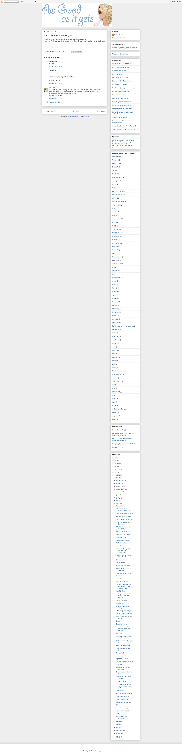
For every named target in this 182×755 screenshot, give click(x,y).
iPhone (114, 291)
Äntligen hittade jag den (124, 613)
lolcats (114, 343)
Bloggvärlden (116, 177)
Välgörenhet (116, 381)
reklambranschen (118, 409)
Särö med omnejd (118, 201)
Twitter (114, 250)
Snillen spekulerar (122, 699)
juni (117, 498)
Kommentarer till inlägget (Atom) (80, 116)
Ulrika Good (118, 35)
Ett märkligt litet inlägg (123, 611)
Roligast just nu (121, 681)
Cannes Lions (116, 191)
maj (117, 500)
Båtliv (114, 353)
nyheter (114, 295)
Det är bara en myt (122, 708)
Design (114, 360)
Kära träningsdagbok (123, 645)
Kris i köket (119, 560)
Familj (114, 174)
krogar (114, 395)
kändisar (115, 260)
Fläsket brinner (121, 579)
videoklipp (115, 322)
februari (119, 730)
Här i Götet (119, 546)
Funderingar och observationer (122, 326)
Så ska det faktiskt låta (123, 702)
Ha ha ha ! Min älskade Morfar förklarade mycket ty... (122, 439)
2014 (116, 461)
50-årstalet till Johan (119, 95)
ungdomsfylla (49, 47)
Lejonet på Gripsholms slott (121, 81)
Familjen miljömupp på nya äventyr (124, 88)
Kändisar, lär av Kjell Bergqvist (122, 569)
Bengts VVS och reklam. (120, 143)
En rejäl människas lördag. (121, 91)
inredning (115, 340)
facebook (115, 336)
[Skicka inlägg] (68, 51)
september (120, 489)
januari (118, 733)
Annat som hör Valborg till (124, 513)
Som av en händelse (123, 711)
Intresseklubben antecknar (121, 717)
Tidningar (115, 181)
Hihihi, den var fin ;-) (119, 430)
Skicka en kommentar (53, 102)
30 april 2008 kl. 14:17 (55, 98)
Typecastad (120, 653)
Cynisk (118, 621)
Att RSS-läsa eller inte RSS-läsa (123, 527)
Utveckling (115, 329)
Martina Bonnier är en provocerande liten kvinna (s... (123, 628)
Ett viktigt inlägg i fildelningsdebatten (123, 510)
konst (114, 388)
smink (114, 284)
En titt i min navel (121, 624)
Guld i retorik (120, 664)
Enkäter (114, 302)
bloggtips (115, 239)
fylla (45, 47)
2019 (116, 458)
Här (45, 39)
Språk (114, 198)
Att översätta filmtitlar (123, 540)
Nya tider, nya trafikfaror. (124, 534)
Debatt (114, 167)
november (120, 483)
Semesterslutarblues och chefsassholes (120, 121)
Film (113, 215)
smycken (115, 416)
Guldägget (115, 236)
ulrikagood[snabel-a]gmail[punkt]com (124, 47)
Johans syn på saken (123, 565)
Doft (113, 364)
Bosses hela (120, 506)
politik (114, 267)
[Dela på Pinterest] (80, 52)
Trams (114, 160)
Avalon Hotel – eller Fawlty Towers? (124, 126)
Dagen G (119, 713)
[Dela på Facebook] (78, 52)
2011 (116, 469)
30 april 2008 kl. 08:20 (55, 66)
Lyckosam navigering (123, 696)
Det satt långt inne (122, 582)
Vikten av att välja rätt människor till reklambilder (123, 550)
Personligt (115, 156)
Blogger (99, 751)
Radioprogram (117, 257)
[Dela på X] (76, 52)
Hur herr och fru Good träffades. (123, 109)
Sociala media (117, 194)
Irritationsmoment (118, 371)
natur (114, 402)
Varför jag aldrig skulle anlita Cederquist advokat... (123, 595)
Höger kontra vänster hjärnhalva (123, 523)
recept (114, 315)
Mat (113, 226)
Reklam (114, 163)
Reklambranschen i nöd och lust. (123, 140)
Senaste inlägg (49, 111)
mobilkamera (116, 264)
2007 (116, 737)
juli (117, 495)
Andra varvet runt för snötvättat (123, 668)
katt (113, 208)
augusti (119, 492)
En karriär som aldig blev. (120, 67)
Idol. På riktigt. (120, 591)
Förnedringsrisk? (121, 537)
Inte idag (119, 633)
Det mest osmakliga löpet (124, 661)
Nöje (113, 253)
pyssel (114, 298)
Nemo (50, 87)
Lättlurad (119, 721)
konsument (116, 392)
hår (113, 288)
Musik (114, 184)
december (120, 480)
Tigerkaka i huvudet (122, 659)
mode (114, 281)
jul (113, 274)
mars (118, 727)
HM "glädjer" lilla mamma (120, 98)
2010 (116, 472)
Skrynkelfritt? (120, 562)
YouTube (115, 229)
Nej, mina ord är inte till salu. (121, 64)
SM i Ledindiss (117, 74)
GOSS (114, 188)
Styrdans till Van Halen (119, 117)
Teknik (114, 378)
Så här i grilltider (121, 600)
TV (113, 170)
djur (113, 385)
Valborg (55, 47)
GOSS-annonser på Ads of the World (124, 556)
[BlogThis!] (74, 52)
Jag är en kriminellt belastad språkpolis (125, 129)
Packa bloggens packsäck (124, 519)
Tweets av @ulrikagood (120, 54)
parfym (114, 405)
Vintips (114, 333)
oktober (119, 486)
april (118, 503)
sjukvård (115, 412)
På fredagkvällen (121, 543)
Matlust (118, 724)
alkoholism (60, 47)
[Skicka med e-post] (72, 52)
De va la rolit (120, 603)
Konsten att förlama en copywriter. (123, 142)
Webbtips (115, 312)
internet (114, 271)
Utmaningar (116, 309)
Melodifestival (116, 374)
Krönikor (115, 246)
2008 (116, 478)
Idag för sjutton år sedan (124, 516)
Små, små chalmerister (123, 531)
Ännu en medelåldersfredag (121, 105)
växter (114, 350)
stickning (115, 319)
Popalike (119, 576)
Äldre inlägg (101, 111)
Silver (118, 705)
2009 (116, 475)
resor (114, 347)
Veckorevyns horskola (119, 84)
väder (114, 419)
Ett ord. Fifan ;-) (117, 447)
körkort (114, 398)
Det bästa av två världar (120, 77)
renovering (115, 243)
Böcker (114, 222)
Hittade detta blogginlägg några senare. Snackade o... (122, 434)
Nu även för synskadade (124, 693)
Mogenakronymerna (119, 70)
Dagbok (114, 357)
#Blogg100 (115, 232)
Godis (114, 367)
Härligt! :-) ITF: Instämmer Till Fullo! (124, 444)
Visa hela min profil (118, 38)
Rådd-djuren (120, 690)
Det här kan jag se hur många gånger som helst (123, 686)
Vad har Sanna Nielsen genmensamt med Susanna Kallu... (123, 586)
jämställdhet (116, 277)
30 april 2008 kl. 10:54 (55, 83)
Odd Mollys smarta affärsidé (121, 102)
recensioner (116, 219)
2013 (116, 463)
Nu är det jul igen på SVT (124, 573)
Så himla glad (120, 656)
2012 (116, 466)
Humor (114, 305)
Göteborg (115, 205)
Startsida (75, 111)
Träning (114, 212)
